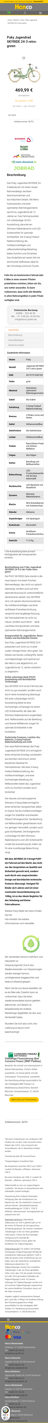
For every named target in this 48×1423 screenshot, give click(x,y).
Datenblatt (13, 330)
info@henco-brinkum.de (15, 1407)
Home (10, 20)
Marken (16, 20)
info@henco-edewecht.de (16, 1368)
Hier (7, 919)
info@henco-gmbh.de (26, 319)
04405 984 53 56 (16, 1365)
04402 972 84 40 (16, 1392)
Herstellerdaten (16, 340)
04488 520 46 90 (16, 1350)
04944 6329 (14, 1418)
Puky (22, 20)
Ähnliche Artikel (16, 345)
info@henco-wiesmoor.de (16, 1421)
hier (10, 915)
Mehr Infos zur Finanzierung (24, 1099)
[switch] (5, 1418)
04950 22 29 (14, 1404)
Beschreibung (15, 335)
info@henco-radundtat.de (16, 1395)
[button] (36, 68)
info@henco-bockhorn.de (16, 1381)
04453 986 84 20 (16, 1378)
